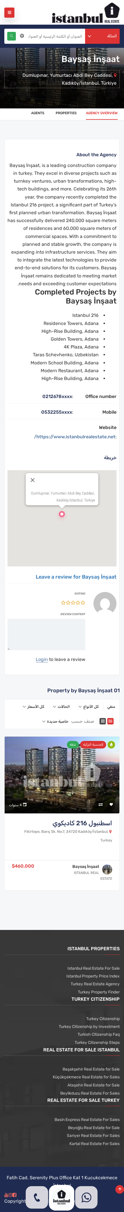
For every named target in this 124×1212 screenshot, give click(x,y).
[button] (62, 515)
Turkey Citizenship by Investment (89, 1026)
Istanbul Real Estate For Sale (93, 968)
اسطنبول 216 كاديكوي (82, 823)
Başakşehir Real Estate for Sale (91, 1069)
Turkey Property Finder (99, 992)
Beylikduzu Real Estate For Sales (90, 1093)
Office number (101, 396)
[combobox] (102, 36)
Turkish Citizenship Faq (99, 1034)
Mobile (109, 412)
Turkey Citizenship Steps (97, 1042)
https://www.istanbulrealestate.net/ (74, 436)
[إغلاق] (33, 480)
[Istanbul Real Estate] (86, 12)
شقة (73, 744)
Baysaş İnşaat (85, 866)
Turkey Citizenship (103, 1018)
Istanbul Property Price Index (93, 976)
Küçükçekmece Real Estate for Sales (86, 1077)
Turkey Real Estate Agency (95, 984)
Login (42, 659)
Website (108, 427)
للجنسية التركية (93, 744)
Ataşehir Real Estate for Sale (93, 1085)
